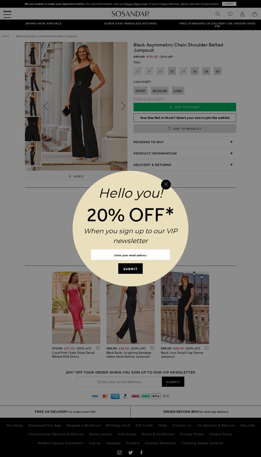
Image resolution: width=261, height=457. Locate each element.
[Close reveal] (166, 185)
